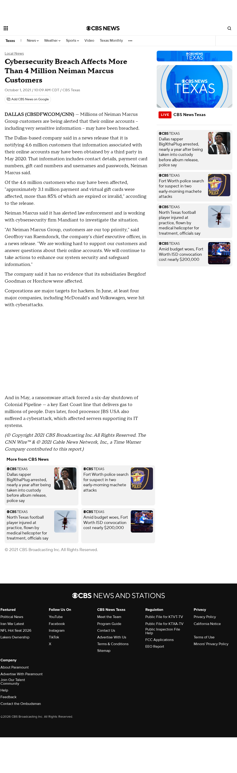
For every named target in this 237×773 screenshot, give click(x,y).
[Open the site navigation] (37, 28)
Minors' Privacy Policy (211, 644)
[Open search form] (229, 28)
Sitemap (103, 651)
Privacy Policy (205, 617)
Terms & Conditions (112, 644)
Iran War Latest (12, 624)
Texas (10, 40)
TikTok (54, 637)
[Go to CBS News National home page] (103, 28)
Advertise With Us (111, 637)
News (32, 40)
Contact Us (106, 630)
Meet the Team (109, 617)
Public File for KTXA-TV (164, 624)
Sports (71, 40)
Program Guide (109, 624)
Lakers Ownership (14, 637)
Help (4, 690)
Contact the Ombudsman (20, 704)
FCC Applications (159, 640)
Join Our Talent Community (12, 681)
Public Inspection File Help (162, 631)
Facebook (57, 624)
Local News (14, 53)
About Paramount (14, 667)
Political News (11, 617)
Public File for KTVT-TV (164, 617)
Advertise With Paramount (21, 674)
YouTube (56, 617)
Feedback (8, 697)
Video (89, 40)
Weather (51, 40)
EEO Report (154, 646)
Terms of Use (204, 637)
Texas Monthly (111, 40)
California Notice (207, 624)
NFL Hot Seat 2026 (15, 630)
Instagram (57, 630)
